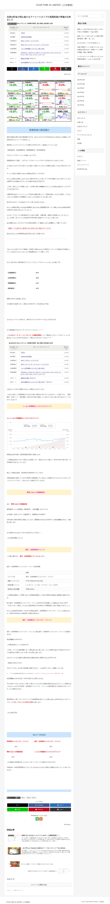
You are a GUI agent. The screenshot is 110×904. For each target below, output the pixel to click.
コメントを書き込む (39, 885)
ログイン (80, 156)
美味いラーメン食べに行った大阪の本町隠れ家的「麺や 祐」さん (90, 37)
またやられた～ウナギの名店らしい (88, 43)
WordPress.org (82, 169)
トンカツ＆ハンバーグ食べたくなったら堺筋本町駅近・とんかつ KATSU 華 (90, 58)
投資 (19, 797)
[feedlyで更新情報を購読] (37, 819)
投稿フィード (81, 160)
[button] (66, 69)
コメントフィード (83, 165)
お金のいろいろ (12, 797)
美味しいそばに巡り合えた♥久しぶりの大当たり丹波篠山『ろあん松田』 (90, 30)
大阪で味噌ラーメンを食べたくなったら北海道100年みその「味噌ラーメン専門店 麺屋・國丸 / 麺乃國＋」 (90, 49)
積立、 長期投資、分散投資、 (29, 797)
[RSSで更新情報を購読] (41, 819)
